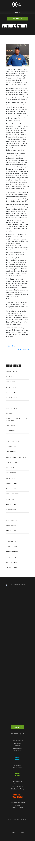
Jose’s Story (11, 452)
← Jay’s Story (11, 346)
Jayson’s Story (11, 436)
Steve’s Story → (23, 349)
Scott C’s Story (12, 520)
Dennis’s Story (11, 398)
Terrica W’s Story (12, 541)
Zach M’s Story (11, 567)
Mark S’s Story (11, 483)
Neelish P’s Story (12, 494)
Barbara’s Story (12, 371)
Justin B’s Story (12, 462)
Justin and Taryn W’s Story (16, 457)
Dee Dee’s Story (12, 392)
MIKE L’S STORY (11, 489)
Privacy (13, 832)
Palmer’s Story (11, 499)
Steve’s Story (11, 536)
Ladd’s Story (11, 473)
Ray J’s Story (11, 504)
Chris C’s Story (11, 377)
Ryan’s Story (11, 510)
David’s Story (11, 387)
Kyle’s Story (11, 467)
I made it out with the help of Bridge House (16, 419)
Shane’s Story (11, 525)
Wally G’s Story (12, 562)
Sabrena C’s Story (13, 515)
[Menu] (17, 33)
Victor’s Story (11, 557)
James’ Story (11, 425)
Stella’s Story (11, 531)
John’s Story (11, 446)
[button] (17, 18)
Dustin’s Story (11, 408)
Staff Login (20, 832)
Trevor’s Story (12, 552)
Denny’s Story (11, 403)
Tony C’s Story (11, 546)
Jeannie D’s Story (12, 441)
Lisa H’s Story (11, 478)
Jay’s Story (10, 431)
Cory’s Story (11, 382)
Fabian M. (9, 413)
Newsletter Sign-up (17, 734)
